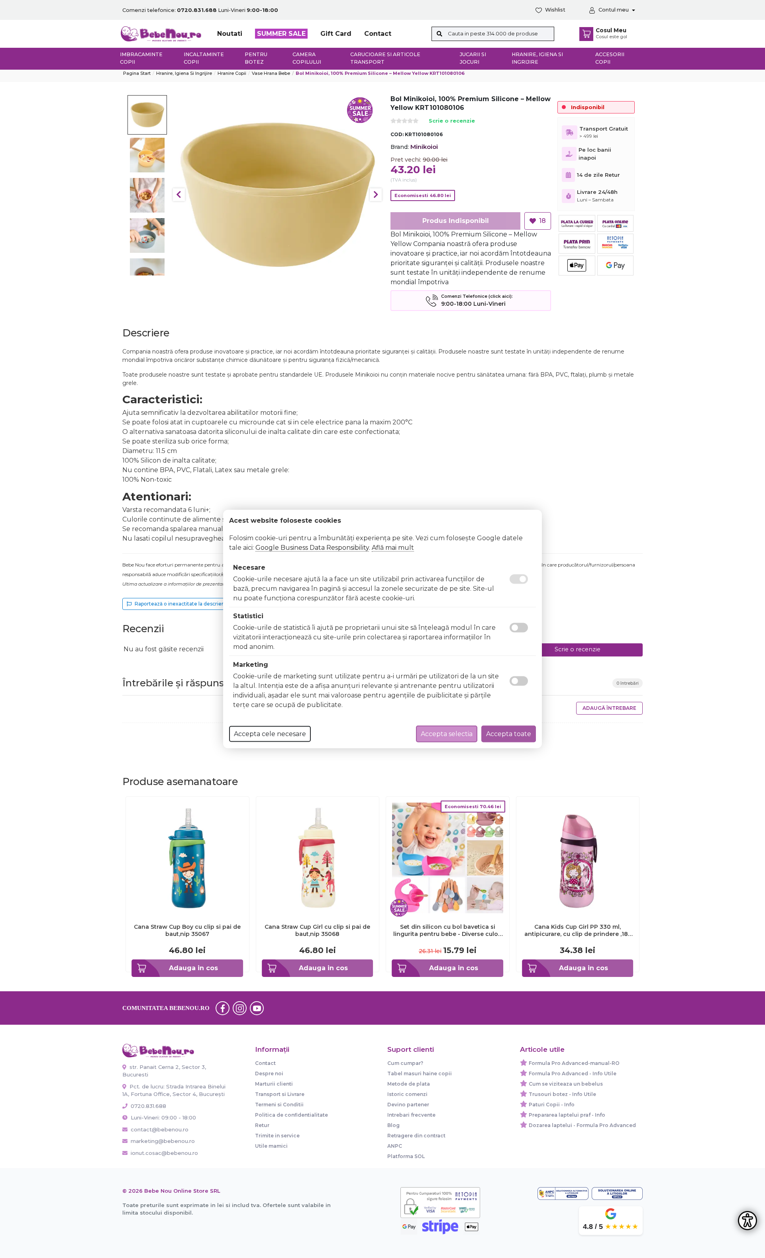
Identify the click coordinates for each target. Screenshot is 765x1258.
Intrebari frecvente (411, 1115)
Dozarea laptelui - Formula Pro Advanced (582, 1125)
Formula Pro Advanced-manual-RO (574, 1063)
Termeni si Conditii (279, 1105)
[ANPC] (562, 1193)
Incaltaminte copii (204, 58)
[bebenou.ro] (161, 33)
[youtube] (257, 1008)
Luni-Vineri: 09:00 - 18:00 (162, 1117)
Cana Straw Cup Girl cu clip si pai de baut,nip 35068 (317, 930)
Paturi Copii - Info (552, 1105)
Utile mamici (271, 1146)
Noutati (229, 33)
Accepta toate (508, 734)
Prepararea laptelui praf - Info (567, 1115)
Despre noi (269, 1073)
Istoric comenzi (407, 1094)
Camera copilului (306, 58)
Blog (393, 1125)
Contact (377, 33)
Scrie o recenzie (452, 121)
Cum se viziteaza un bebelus (566, 1084)
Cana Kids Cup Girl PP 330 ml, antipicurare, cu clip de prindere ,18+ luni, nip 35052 (577, 930)
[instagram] (240, 1008)
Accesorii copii (609, 58)
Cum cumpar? (405, 1063)
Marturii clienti (274, 1084)
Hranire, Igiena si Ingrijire (537, 58)
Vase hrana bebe (271, 73)
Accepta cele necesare (270, 734)
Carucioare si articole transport (385, 58)
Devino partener (408, 1105)
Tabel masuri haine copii (419, 1073)
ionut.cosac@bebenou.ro (164, 1153)
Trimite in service (277, 1136)
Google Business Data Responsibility (312, 547)
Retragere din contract (416, 1136)
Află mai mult (393, 547)
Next (376, 194)
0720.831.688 (147, 1106)
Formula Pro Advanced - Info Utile (572, 1073)
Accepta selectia (447, 734)
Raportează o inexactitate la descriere (181, 604)
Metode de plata (408, 1084)
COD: (397, 134)
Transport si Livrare (279, 1094)
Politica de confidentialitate (291, 1115)
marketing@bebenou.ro (163, 1141)
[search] (439, 33)
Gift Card (335, 33)
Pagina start (137, 73)
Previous (179, 194)
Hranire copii (232, 73)
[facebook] (223, 1008)
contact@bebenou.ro (159, 1129)
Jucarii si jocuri (473, 58)
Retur (262, 1125)
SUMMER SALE (281, 33)
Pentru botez (256, 58)
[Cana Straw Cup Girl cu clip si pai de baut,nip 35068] (317, 857)
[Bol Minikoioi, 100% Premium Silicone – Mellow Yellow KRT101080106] (277, 195)
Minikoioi (424, 146)
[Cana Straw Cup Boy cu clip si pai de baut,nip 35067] (187, 857)
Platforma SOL (406, 1156)
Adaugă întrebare (609, 708)
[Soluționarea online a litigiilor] (617, 1193)
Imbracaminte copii (141, 58)
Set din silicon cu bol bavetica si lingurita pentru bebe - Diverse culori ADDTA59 (447, 930)
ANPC (394, 1146)
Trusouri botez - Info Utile (562, 1094)
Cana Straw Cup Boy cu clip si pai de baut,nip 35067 (187, 930)
